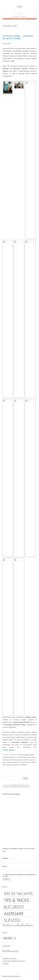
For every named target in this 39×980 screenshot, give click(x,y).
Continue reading (9, 750)
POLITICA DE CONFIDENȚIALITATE (13, 961)
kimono (28, 762)
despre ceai (16, 762)
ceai (29, 757)
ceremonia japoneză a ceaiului (19, 759)
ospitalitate (15, 765)
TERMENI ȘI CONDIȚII (9, 958)
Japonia (22, 762)
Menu (19, 6)
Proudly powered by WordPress (11, 976)
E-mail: (4, 866)
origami (8, 765)
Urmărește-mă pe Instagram (11, 794)
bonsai (25, 757)
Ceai (19, 754)
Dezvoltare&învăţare (27, 754)
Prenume (5, 858)
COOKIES (5, 963)
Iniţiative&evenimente (8, 757)
